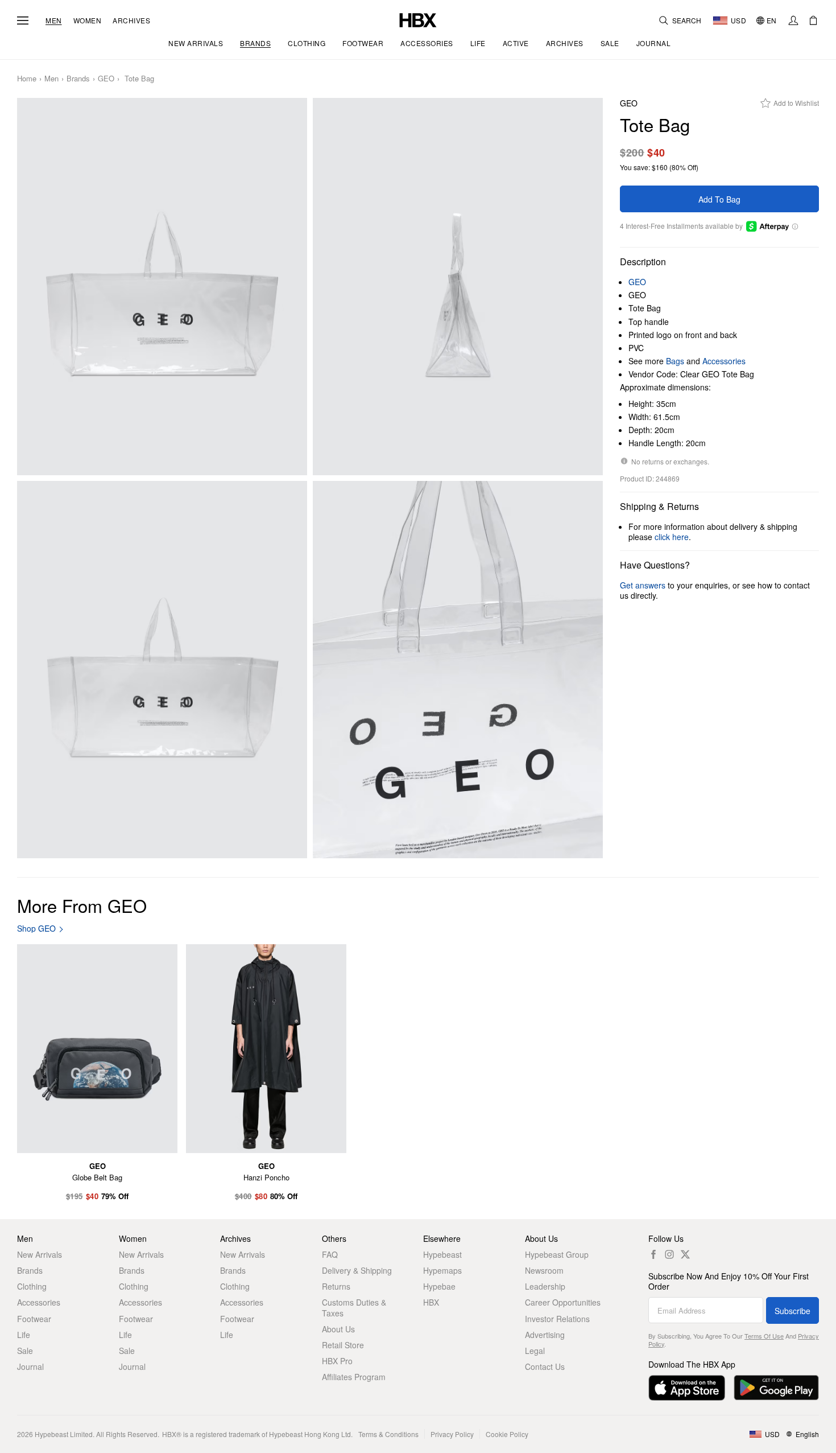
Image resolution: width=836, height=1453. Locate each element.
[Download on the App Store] (686, 1388)
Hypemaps (442, 1270)
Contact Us (545, 1366)
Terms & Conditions (388, 1434)
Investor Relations (557, 1319)
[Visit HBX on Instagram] (669, 1254)
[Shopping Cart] (813, 20)
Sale (25, 1350)
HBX (431, 1302)
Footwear (34, 1319)
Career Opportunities (563, 1302)
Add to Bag (719, 199)
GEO (106, 79)
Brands (78, 79)
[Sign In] (793, 20)
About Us (338, 1329)
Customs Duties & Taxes (354, 1307)
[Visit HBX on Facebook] (653, 1254)
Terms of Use (764, 1335)
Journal (30, 1366)
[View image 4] (458, 669)
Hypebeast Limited (64, 1434)
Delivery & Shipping (357, 1270)
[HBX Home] (418, 19)
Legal (535, 1350)
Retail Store (343, 1345)
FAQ (330, 1254)
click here (672, 536)
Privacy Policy (452, 1434)
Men (53, 20)
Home (26, 79)
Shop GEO (36, 928)
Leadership (545, 1286)
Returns (336, 1286)
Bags (675, 361)
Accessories (724, 361)
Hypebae (439, 1286)
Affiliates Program (354, 1377)
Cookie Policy (507, 1434)
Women (87, 20)
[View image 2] (458, 286)
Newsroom (544, 1270)
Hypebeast (442, 1254)
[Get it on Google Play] (776, 1388)
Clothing (32, 1286)
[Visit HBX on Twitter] (685, 1254)
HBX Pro (337, 1361)
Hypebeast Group (557, 1254)
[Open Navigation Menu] (22, 20)
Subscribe (792, 1310)
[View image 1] (162, 286)
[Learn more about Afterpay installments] (794, 225)
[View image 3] (162, 669)
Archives (131, 20)
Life (23, 1334)
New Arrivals (39, 1254)
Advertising (545, 1334)
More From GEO (82, 905)
